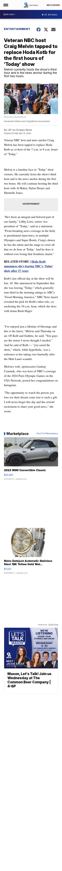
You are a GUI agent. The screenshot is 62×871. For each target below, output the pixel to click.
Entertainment (17, 29)
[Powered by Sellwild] (53, 625)
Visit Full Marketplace (47, 433)
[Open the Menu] (5, 5)
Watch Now (52, 5)
